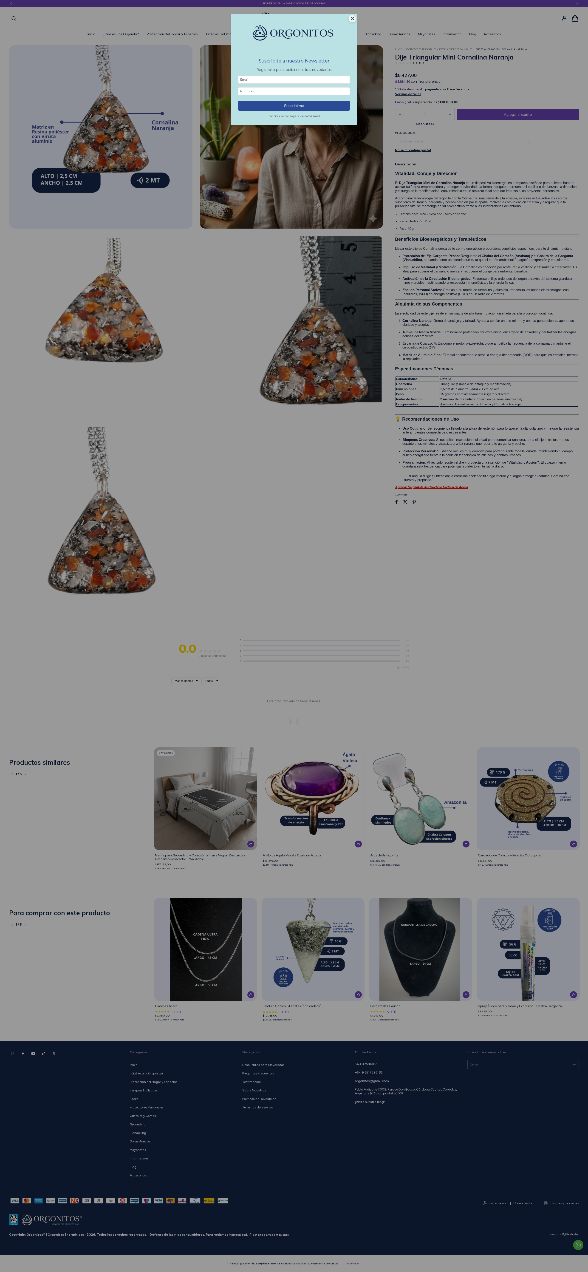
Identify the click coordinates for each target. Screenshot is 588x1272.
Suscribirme (294, 105)
